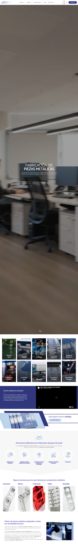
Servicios (21, 2)
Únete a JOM (51, 2)
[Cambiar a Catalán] (64, 1)
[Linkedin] (66, 2)
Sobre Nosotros (37, 2)
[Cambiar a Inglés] (64, 2)
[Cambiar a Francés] (64, 4)
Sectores (28, 2)
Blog (45, 2)
